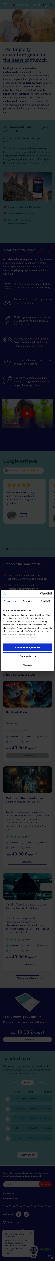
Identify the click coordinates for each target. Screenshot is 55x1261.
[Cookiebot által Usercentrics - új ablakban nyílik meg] (40, 593)
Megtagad (27, 665)
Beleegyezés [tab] (10, 601)
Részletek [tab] (27, 601)
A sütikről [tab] (45, 601)
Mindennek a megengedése (27, 647)
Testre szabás (26, 656)
